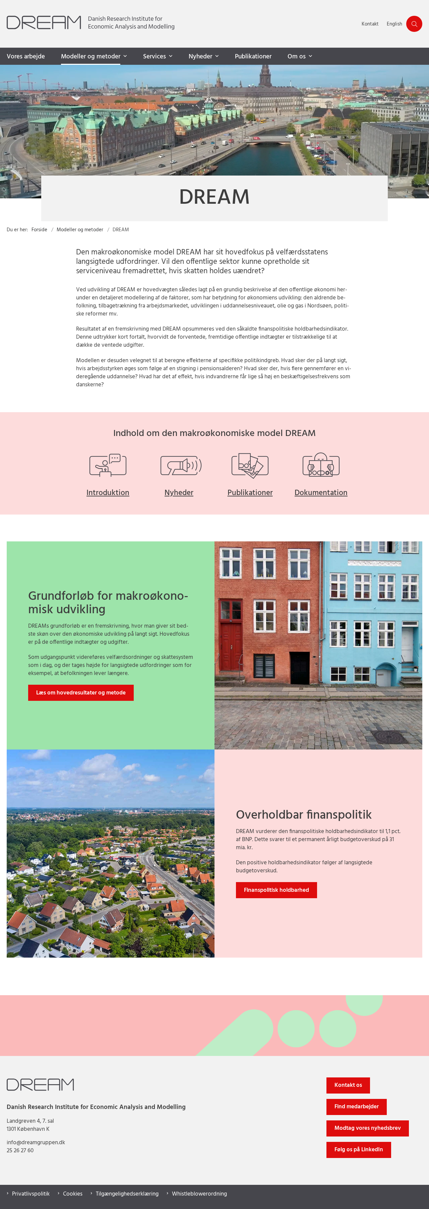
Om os (297, 57)
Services (154, 57)
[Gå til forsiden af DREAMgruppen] (182, 24)
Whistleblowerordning (199, 1194)
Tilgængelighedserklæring (127, 1194)
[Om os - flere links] (309, 56)
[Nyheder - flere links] (216, 56)
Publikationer (253, 57)
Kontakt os (348, 1085)
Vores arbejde (26, 57)
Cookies (72, 1194)
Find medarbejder (356, 1106)
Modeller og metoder (90, 57)
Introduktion (107, 493)
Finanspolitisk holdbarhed (276, 890)
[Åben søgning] (414, 24)
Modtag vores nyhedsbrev (367, 1128)
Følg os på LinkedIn (358, 1149)
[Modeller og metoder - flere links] (124, 56)
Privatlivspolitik (31, 1194)
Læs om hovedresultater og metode (81, 692)
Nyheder (200, 57)
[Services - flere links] (170, 56)
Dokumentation (321, 493)
